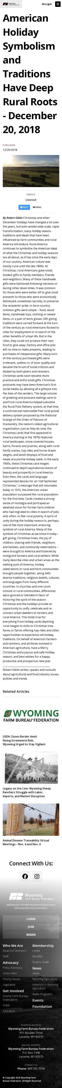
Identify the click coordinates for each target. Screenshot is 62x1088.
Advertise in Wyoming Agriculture (45, 986)
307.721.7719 (36, 1069)
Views (35, 973)
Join (31, 927)
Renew (31, 935)
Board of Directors (14, 951)
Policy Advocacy (12, 968)
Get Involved (13, 991)
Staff (5, 956)
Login (31, 919)
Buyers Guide (40, 962)
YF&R (6, 1005)
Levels (36, 951)
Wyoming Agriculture (44, 979)
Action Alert (10, 973)
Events (38, 1000)
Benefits (37, 956)
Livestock (31, 199)
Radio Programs (42, 994)
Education (9, 1011)
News (37, 968)
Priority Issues (11, 979)
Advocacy (11, 962)
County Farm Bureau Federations (15, 998)
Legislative (9, 984)
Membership (43, 945)
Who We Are (13, 945)
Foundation (42, 1006)
